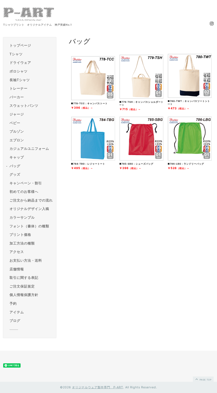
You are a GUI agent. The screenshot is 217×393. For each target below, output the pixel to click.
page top (205, 379)
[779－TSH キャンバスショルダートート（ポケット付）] (141, 97)
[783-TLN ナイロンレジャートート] (93, 159)
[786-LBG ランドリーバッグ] (190, 159)
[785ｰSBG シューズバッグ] (141, 159)
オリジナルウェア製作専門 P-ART (97, 387)
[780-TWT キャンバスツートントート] (190, 96)
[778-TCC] (93, 99)
